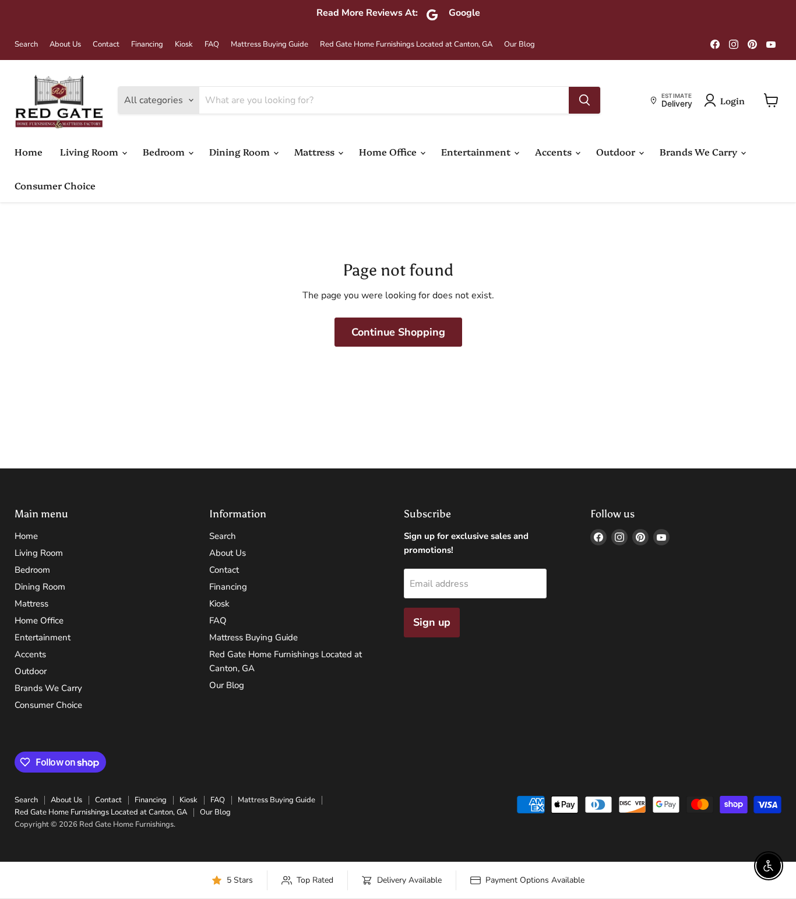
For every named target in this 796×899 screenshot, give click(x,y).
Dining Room (240, 151)
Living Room (90, 151)
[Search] (584, 100)
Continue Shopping (398, 332)
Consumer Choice (55, 185)
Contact (106, 44)
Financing (147, 44)
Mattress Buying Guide (269, 44)
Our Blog (519, 44)
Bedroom (165, 151)
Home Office (389, 151)
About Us (65, 44)
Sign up (431, 622)
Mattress (315, 151)
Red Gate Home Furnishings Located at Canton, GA (406, 44)
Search (26, 44)
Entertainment (477, 151)
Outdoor (616, 151)
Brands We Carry (699, 151)
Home (29, 151)
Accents (554, 151)
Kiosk (184, 44)
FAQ (212, 44)
